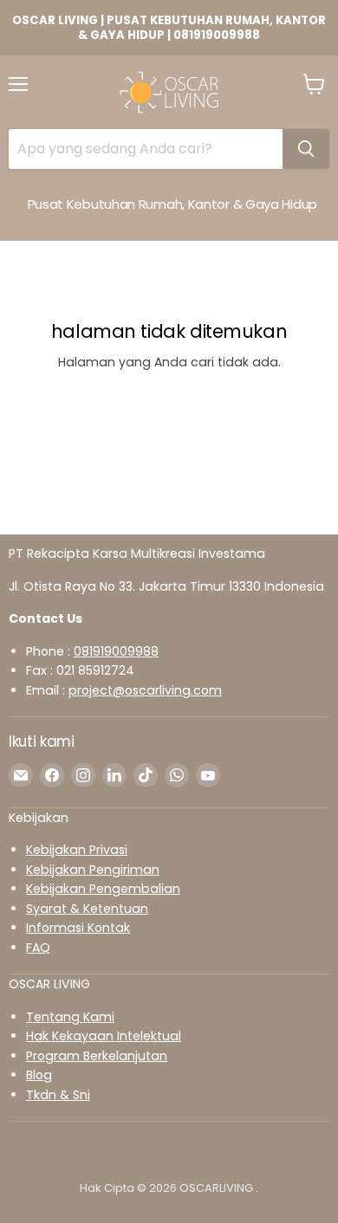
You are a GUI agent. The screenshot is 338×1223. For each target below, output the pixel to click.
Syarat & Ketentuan (87, 908)
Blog (39, 1075)
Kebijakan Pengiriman (92, 869)
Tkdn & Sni (58, 1094)
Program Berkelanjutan (96, 1055)
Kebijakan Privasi (76, 849)
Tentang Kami (70, 1017)
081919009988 (116, 651)
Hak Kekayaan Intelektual (103, 1036)
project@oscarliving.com (145, 690)
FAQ (38, 947)
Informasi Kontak (78, 927)
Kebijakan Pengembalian (103, 888)
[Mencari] (306, 149)
